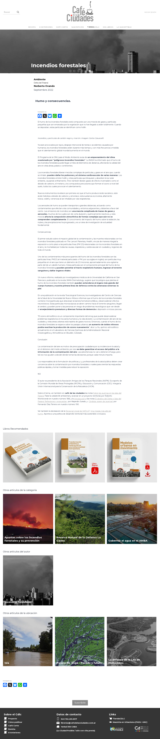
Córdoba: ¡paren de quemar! (101, 401)
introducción (79, 399)
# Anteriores (45, 27)
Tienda (119, 719)
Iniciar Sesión (150, 12)
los (81, 361)
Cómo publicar (15, 722)
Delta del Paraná (41, 83)
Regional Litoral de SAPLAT (78, 411)
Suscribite (80, 702)
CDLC (93, 27)
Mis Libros (108, 27)
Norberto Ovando (44, 86)
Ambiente (40, 79)
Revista (32, 27)
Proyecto (12, 719)
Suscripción (78, 27)
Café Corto (62, 27)
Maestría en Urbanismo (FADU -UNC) (130, 722)
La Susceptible (124, 27)
